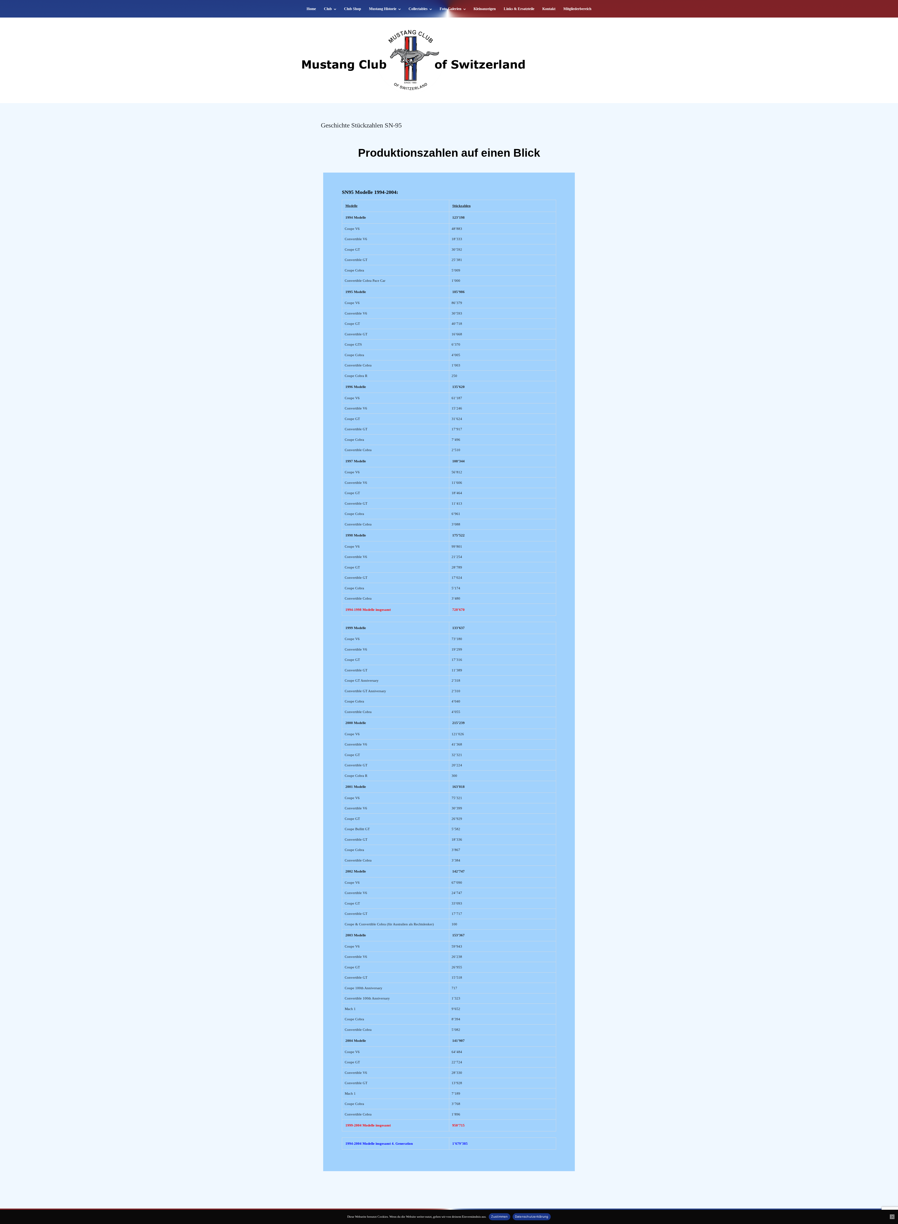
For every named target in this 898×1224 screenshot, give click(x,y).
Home (311, 9)
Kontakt (548, 9)
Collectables (418, 9)
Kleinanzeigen (485, 9)
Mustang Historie (382, 9)
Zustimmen (499, 1216)
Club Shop (352, 9)
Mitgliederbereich (577, 9)
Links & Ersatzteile (519, 9)
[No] (892, 1216)
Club (328, 9)
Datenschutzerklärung (531, 1216)
